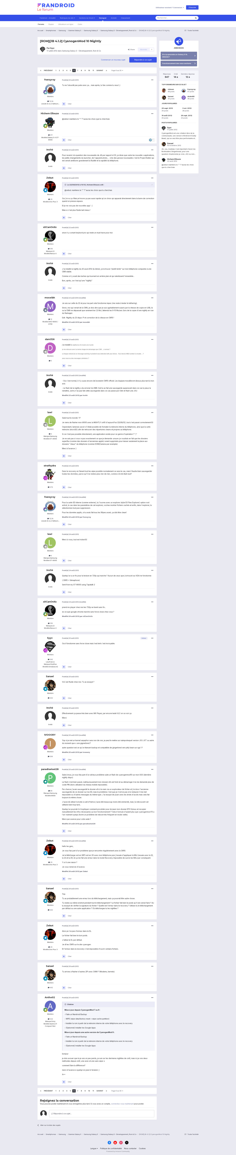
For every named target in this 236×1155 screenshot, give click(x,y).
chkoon (171, 89)
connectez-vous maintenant (122, 1104)
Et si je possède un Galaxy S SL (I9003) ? (175, 55)
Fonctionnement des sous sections (176, 63)
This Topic (186, 18)
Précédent (48, 70)
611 (51, 135)
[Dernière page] (106, 70)
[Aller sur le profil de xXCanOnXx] (50, 236)
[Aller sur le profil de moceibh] (50, 306)
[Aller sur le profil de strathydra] (50, 474)
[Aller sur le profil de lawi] (50, 421)
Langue (93, 1148)
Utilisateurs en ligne (65, 24)
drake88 (190, 96)
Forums (41, 24)
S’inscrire (192, 7)
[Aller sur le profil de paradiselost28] (50, 778)
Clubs (80, 24)
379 (51, 487)
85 (51, 791)
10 (89, 70)
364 (51, 756)
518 (51, 249)
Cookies (142, 1148)
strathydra (50, 465)
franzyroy (49, 79)
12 (51, 319)
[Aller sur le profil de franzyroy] (50, 88)
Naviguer (102, 18)
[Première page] (40, 70)
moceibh (50, 297)
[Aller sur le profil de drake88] (184, 98)
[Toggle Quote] (66, 185)
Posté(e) (70, 80)
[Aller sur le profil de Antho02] (50, 1006)
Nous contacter (130, 1148)
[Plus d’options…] (152, 79)
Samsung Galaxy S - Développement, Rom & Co (81, 51)
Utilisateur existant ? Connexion (169, 7)
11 (93, 70)
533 (51, 1019)
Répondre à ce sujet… (62, 1114)
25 (51, 199)
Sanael (50, 676)
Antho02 (50, 997)
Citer (70, 104)
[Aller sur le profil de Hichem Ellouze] (50, 122)
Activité (114, 18)
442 (51, 698)
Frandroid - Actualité (48, 18)
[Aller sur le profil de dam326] (50, 348)
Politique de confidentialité (111, 1148)
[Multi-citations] (64, 104)
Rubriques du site (67, 18)
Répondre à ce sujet (143, 60)
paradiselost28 (50, 769)
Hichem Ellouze (50, 113)
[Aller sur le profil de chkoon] (164, 90)
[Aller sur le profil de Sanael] (50, 685)
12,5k (51, 101)
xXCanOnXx (50, 227)
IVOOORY (49, 735)
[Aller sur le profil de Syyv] (42, 49)
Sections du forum (86, 18)
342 (51, 659)
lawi (49, 412)
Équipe (51, 24)
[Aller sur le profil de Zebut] (50, 186)
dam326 (50, 339)
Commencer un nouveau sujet (113, 60)
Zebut (49, 177)
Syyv (52, 48)
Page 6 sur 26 (116, 70)
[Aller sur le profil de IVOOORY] (50, 743)
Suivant (99, 70)
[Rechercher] (196, 18)
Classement (125, 18)
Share (132, 49)
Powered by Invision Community (118, 1151)
